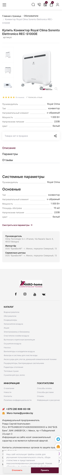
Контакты (8, 396)
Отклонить (17, 470)
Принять (45, 470)
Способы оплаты (44, 388)
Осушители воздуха (12, 343)
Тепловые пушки (11, 371)
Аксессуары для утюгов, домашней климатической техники (30, 359)
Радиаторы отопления (13, 367)
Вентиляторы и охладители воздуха (19, 351)
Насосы (7, 347)
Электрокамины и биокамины (17, 332)
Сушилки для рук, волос (14, 375)
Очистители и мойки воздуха (16, 336)
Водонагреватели (11, 312)
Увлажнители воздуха (13, 324)
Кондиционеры (10, 320)
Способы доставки (45, 392)
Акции (6, 328)
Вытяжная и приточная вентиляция (19, 339)
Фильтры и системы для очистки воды (20, 355)
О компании (9, 388)
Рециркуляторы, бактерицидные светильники (24, 363)
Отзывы (40, 396)
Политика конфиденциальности (17, 400)
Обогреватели (10, 316)
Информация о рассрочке (48, 400)
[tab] (31, 148)
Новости (7, 392)
